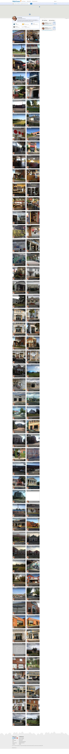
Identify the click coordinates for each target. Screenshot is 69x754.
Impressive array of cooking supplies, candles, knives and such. (33, 209)
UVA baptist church (35, 487)
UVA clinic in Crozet (21, 640)
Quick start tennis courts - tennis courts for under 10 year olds (34, 112)
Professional (21, 736)
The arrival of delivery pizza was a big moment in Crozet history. (20, 321)
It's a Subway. (21, 626)
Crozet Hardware (21, 710)
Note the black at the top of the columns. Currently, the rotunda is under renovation (20, 432)
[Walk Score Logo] (16, 1)
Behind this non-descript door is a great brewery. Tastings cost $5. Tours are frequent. (34, 293)
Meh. (33, 250)
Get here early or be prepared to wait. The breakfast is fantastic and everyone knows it (20, 474)
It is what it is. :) (21, 529)
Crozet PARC (20, 724)
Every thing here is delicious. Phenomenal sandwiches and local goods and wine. (34, 474)
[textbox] (22, 3)
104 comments (26, 27)
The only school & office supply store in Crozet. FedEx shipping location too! (34, 502)
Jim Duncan (17, 41)
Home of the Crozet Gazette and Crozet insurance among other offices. (34, 279)
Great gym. (34, 640)
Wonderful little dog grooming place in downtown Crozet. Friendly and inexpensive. (34, 544)
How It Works (14, 740)
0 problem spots (26, 24)
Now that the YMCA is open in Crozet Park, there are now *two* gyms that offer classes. (20, 182)
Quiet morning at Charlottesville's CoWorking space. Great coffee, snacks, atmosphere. (34, 265)
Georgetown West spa (22, 682)
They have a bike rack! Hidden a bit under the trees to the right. (20, 237)
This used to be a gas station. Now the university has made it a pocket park (20, 56)
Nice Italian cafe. (35, 194)
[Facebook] (14, 738)
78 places (17, 24)
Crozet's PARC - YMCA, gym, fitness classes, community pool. (34, 126)
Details (18, 45)
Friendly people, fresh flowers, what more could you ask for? (20, 279)
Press (13, 741)
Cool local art (21, 41)
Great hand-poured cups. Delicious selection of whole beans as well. (19, 195)
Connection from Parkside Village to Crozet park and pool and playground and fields (20, 586)
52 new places (35, 24)
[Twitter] (13, 738)
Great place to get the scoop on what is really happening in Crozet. (20, 391)
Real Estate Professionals (22, 741)
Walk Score (14, 736)
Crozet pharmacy (21, 696)
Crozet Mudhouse (35, 710)
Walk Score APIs (21, 739)
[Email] (15, 738)
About (13, 739)
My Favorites (29, 1)
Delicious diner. (21, 69)
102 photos (17, 27)
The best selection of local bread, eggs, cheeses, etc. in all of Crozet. (20, 600)
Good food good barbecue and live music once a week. (33, 307)
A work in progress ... (22, 264)
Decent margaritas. (21, 292)
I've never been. (35, 320)
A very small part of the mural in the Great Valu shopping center (19, 516)
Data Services (21, 740)
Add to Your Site (34, 1)
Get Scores (23, 1)
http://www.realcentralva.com (21, 18)
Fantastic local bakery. (22, 222)
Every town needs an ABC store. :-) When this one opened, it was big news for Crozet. (20, 335)
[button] (13, 3)
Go (31, 3)
